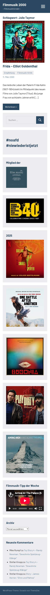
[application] (25, 500)
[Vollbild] (40, 508)
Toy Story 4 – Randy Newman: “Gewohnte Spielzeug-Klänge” (25, 554)
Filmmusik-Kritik (24, 73)
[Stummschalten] (35, 508)
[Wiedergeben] (9, 508)
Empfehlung (9, 73)
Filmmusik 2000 (14, 5)
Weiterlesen (10, 107)
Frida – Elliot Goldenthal (20, 66)
